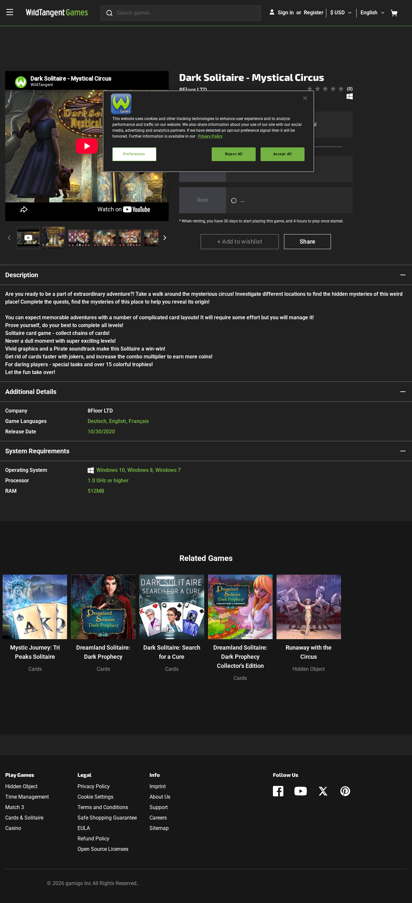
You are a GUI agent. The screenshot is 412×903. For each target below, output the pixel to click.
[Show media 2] (53, 237)
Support (158, 807)
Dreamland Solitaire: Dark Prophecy (103, 652)
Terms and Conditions (103, 807)
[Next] (165, 238)
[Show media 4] (104, 237)
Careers (158, 818)
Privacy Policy (94, 786)
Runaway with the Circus (309, 652)
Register (313, 12)
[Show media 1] (28, 237)
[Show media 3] (79, 237)
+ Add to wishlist (239, 241)
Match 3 (14, 807)
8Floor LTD (193, 89)
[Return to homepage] (57, 13)
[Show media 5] (130, 237)
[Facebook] (278, 791)
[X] (323, 791)
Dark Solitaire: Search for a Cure (171, 652)
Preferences (134, 154)
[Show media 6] (155, 237)
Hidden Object (308, 669)
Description (21, 275)
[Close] (305, 98)
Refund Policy (93, 838)
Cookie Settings (95, 797)
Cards (35, 669)
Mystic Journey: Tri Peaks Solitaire (35, 652)
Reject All (234, 154)
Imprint (157, 786)
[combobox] (181, 13)
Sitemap (159, 828)
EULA (84, 828)
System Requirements (37, 451)
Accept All (282, 154)
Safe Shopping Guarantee (107, 818)
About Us (159, 797)
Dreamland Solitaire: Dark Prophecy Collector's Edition (240, 656)
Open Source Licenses (103, 849)
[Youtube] (300, 791)
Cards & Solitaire (24, 818)
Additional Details (30, 392)
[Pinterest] (345, 791)
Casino (13, 828)
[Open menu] (9, 12)
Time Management (27, 797)
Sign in (286, 12)
